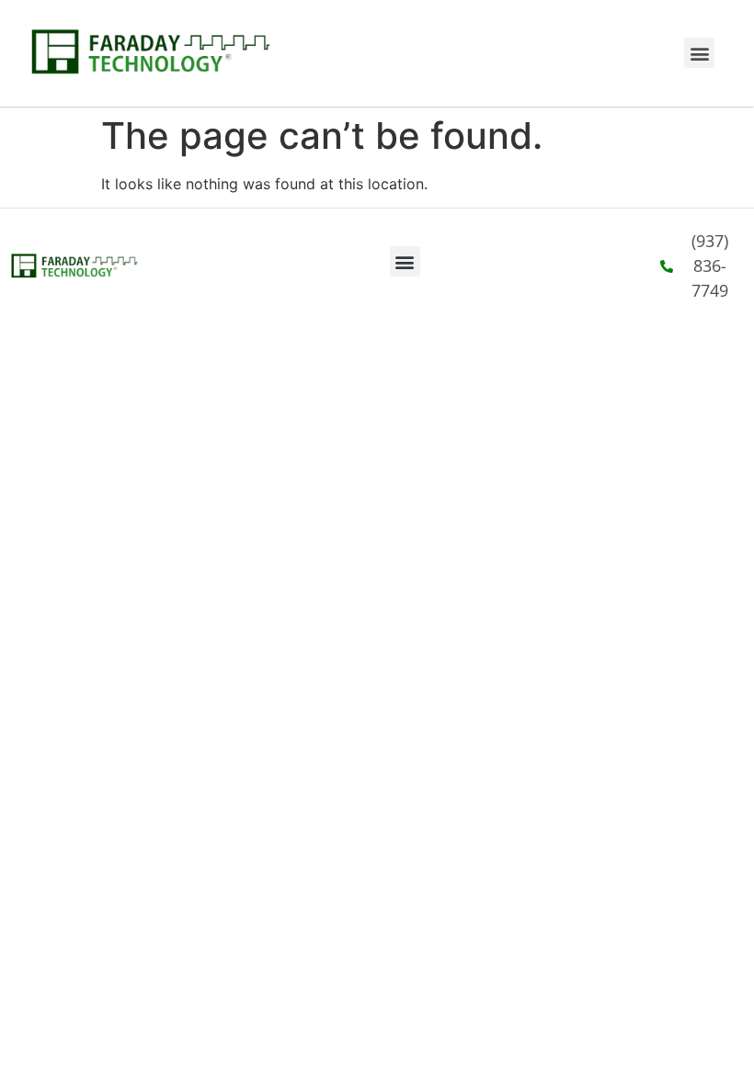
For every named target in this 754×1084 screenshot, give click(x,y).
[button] (699, 53)
